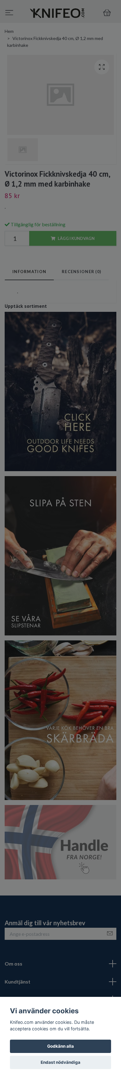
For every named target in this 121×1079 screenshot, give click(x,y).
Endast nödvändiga (60, 1062)
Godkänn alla (60, 1046)
